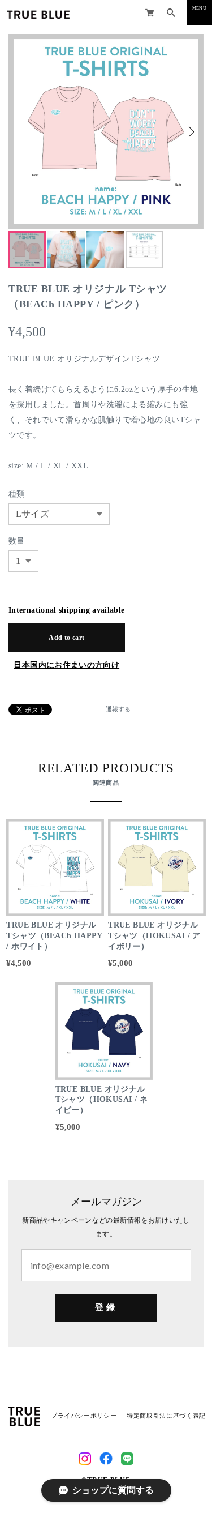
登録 (106, 1307)
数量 (16, 541)
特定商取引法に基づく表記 (166, 1416)
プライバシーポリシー (83, 1416)
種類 (16, 494)
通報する (118, 709)
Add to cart (66, 638)
